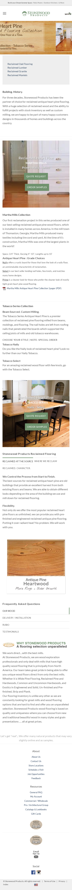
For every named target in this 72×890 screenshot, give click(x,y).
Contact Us (36, 761)
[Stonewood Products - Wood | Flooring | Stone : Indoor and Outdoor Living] (36, 13)
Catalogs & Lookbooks (36, 809)
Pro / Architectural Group (36, 805)
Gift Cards (36, 813)
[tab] (18, 461)
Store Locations (36, 765)
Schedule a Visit (36, 769)
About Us (36, 756)
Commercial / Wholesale (36, 801)
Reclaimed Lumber (17, 67)
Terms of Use (49, 881)
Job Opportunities (36, 774)
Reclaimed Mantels (17, 75)
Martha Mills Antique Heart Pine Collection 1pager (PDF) (33, 288)
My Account (36, 796)
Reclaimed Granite (17, 71)
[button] (5, 13)
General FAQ (36, 792)
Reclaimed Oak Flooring (20, 63)
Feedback (36, 778)
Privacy (62, 881)
